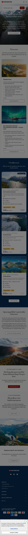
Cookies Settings (14, 528)
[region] (14, 527)
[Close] (26, 521)
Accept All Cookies (14, 532)
